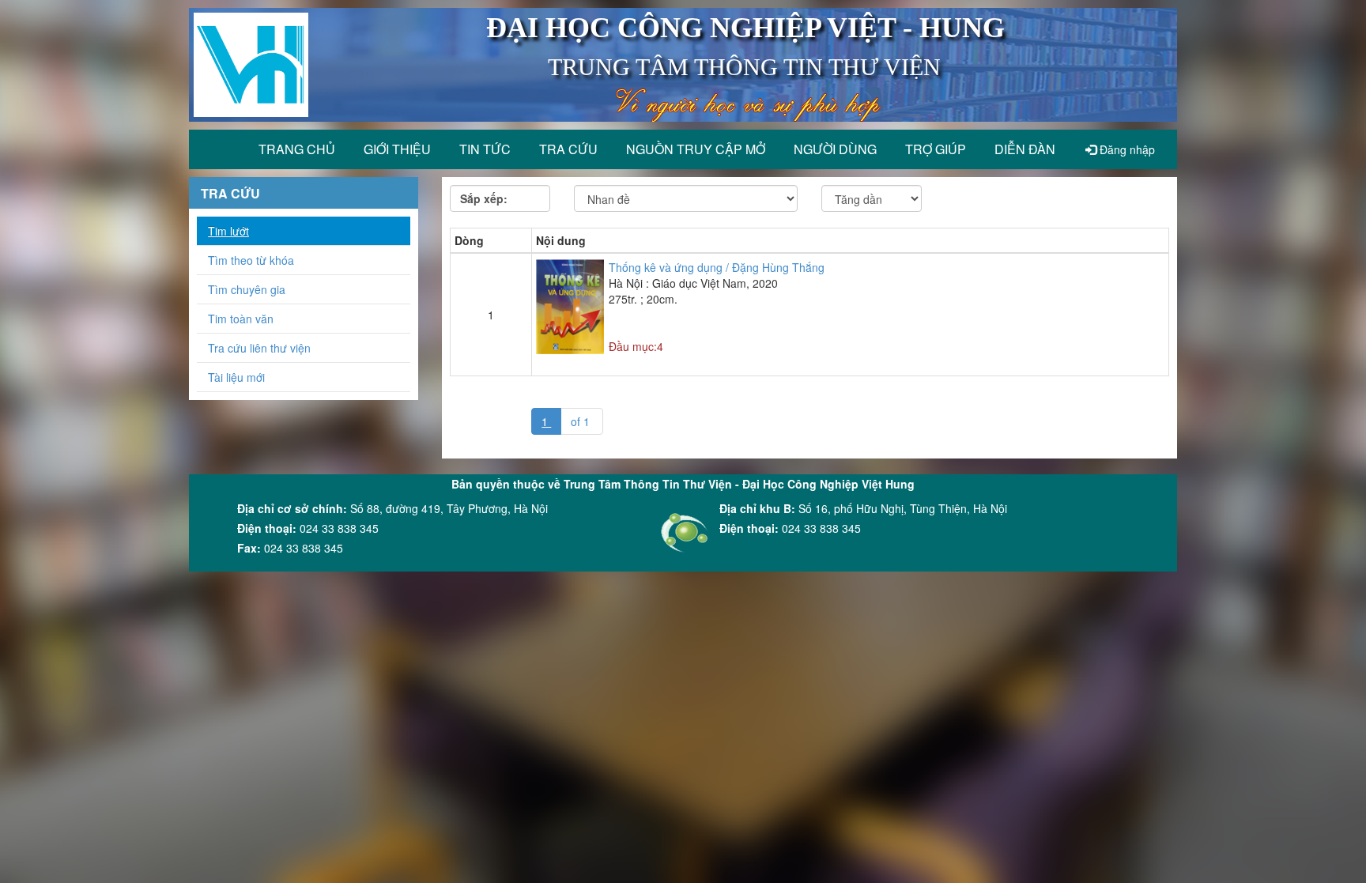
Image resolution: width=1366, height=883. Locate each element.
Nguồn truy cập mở (695, 149)
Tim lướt (228, 231)
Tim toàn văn (241, 318)
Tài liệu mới (236, 377)
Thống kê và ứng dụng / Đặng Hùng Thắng (717, 267)
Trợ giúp (935, 149)
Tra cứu (568, 149)
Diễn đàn (1024, 149)
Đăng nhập (1125, 149)
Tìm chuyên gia (246, 289)
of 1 (582, 421)
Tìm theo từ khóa (251, 260)
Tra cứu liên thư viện (259, 348)
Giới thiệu (397, 149)
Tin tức (485, 149)
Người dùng (835, 149)
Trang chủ (296, 149)
